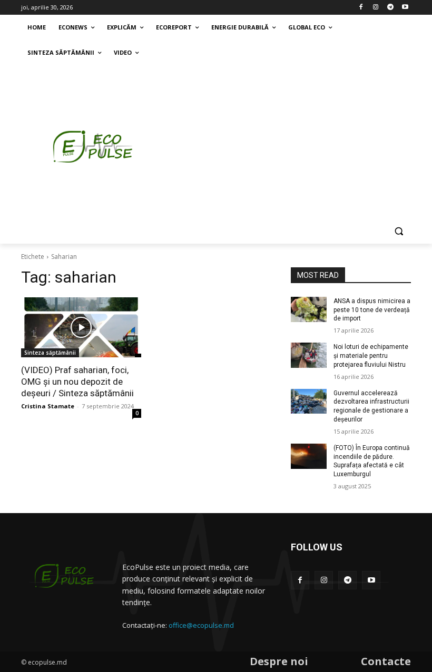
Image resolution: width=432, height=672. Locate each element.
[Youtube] (405, 8)
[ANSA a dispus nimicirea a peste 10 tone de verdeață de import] (309, 309)
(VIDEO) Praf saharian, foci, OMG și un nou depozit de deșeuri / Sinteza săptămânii (77, 381)
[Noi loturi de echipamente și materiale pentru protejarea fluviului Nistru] (309, 355)
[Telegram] (390, 8)
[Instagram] (376, 8)
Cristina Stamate (47, 406)
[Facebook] (361, 8)
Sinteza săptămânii (50, 352)
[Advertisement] (298, 143)
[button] (398, 231)
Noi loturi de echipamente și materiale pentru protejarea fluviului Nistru (370, 355)
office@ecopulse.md (201, 625)
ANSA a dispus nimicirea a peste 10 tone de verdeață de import (371, 310)
